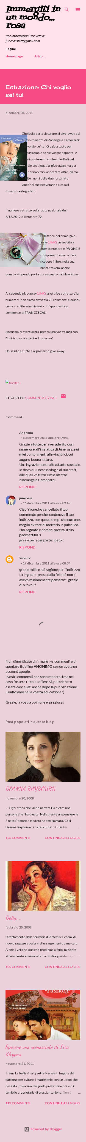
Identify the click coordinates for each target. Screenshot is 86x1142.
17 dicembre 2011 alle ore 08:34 (46, 563)
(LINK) (52, 242)
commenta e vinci (41, 398)
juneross (25, 498)
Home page (14, 56)
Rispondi (27, 487)
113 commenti (18, 1103)
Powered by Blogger (46, 1129)
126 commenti (18, 838)
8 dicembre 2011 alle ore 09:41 (46, 438)
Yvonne (24, 558)
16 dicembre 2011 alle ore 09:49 (46, 503)
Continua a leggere (62, 838)
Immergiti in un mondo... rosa (33, 17)
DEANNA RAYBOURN (30, 789)
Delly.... (14, 918)
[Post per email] (63, 398)
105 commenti (18, 967)
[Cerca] (66, 8)
